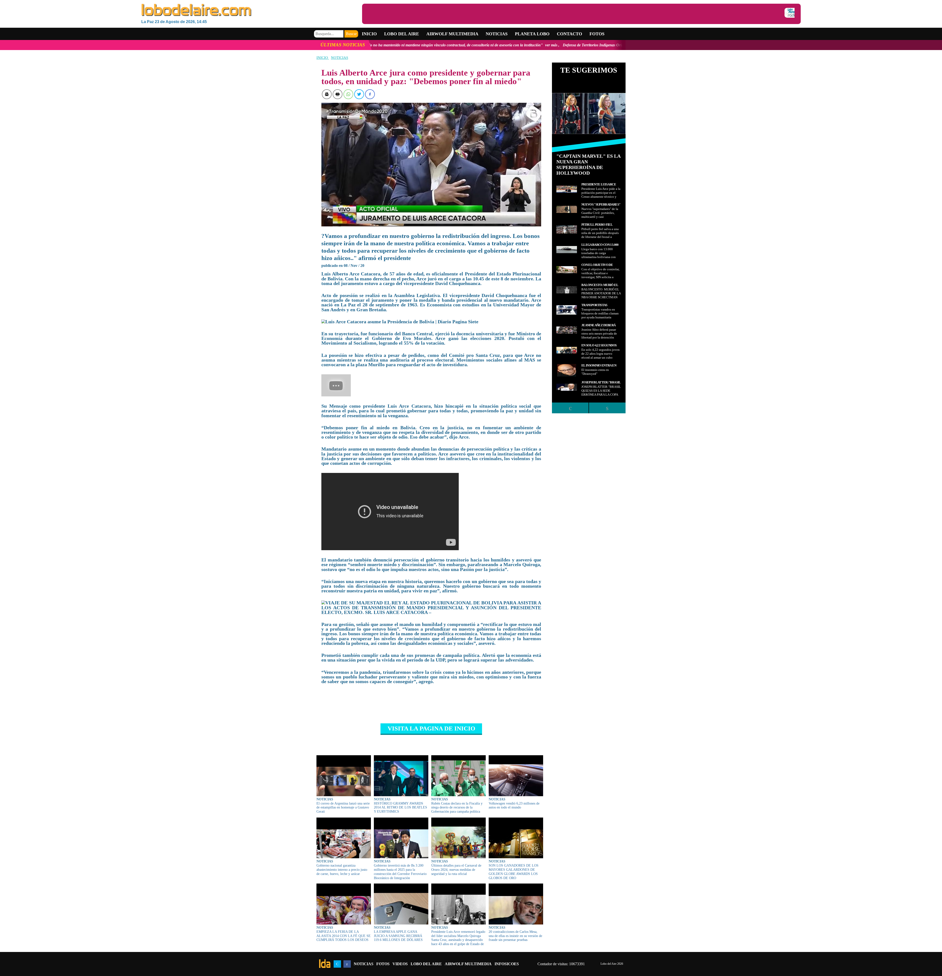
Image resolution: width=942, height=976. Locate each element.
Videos (400, 964)
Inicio (369, 33)
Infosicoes (507, 964)
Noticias (497, 33)
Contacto (569, 33)
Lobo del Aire (426, 964)
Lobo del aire (401, 33)
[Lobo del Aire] (251, 10)
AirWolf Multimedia (468, 964)
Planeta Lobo (532, 33)
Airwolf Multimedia (452, 33)
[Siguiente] (607, 408)
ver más (434, 45)
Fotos (596, 33)
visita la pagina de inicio (431, 728)
